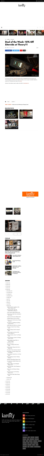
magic (31, 442)
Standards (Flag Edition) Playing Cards (13, 359)
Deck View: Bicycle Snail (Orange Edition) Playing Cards (12, 252)
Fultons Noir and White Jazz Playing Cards (20, 104)
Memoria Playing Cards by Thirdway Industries (13, 357)
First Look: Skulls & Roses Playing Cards (3, 34)
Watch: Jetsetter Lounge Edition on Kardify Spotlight (13, 341)
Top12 (28, 442)
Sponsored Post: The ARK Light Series (21, 34)
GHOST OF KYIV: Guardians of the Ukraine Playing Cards (13, 307)
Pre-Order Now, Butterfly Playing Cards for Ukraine (14, 361)
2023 (7, 287)
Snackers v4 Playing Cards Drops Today (13, 345)
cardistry (36, 437)
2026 (7, 283)
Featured (24, 439)
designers (24, 442)
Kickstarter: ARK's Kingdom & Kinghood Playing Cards (30, 34)
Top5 (28, 446)
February (8, 377)
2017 (7, 387)
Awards (24, 448)
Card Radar (32, 439)
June (8, 300)
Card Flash (36, 439)
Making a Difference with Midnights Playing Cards (13, 364)
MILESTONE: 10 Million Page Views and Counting (17, 267)
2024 (7, 286)
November (9, 292)
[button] (3, 1)
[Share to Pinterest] (21, 50)
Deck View (32, 437)
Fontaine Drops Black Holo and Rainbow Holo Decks (14, 314)
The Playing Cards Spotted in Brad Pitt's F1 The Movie (17, 272)
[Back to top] (41, 453)
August (8, 297)
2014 (7, 392)
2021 (7, 381)
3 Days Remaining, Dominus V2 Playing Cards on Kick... (14, 338)
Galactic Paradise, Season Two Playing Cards (14, 335)
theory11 (12, 39)
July (7, 299)
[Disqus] (22, 145)
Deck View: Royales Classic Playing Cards (13, 327)
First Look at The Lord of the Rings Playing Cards (13, 372)
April (8, 304)
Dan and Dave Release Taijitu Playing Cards (17, 256)
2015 (7, 390)
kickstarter (25, 437)
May (8, 302)
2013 (7, 394)
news (29, 437)
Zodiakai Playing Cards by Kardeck (13, 318)
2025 (7, 284)
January (8, 379)
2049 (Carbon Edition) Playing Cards (13, 312)
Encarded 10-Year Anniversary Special (13, 349)
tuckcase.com (26, 83)
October (8, 294)
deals (8, 39)
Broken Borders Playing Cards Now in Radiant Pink (13, 348)
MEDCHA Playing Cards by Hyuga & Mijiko (13, 330)
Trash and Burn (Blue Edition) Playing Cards (13, 375)
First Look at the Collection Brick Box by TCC (40, 34)
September (9, 295)
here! (21, 81)
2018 (7, 386)
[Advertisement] (26, 16)
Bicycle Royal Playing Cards (16, 261)
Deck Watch (25, 446)
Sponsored (24, 444)
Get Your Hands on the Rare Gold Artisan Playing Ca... (13, 333)
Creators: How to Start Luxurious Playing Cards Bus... (14, 320)
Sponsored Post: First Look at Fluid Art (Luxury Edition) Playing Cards (12, 35)
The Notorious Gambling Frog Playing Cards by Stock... (13, 323)
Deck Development (37, 446)
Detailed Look (36, 442)
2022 (7, 289)
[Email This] (24, 50)
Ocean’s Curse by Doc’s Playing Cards (14, 316)
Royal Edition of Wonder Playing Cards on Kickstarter (14, 352)
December (9, 291)
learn (37, 444)
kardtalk (31, 446)
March (8, 305)
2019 (7, 384)
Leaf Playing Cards (10, 342)
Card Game (29, 444)
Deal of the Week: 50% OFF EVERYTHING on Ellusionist (12, 310)
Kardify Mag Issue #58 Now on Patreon (14, 325)
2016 (7, 389)
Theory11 (15, 78)
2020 (7, 382)
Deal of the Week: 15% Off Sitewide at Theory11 (13, 367)
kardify (33, 444)
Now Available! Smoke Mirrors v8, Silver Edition (14, 355)
